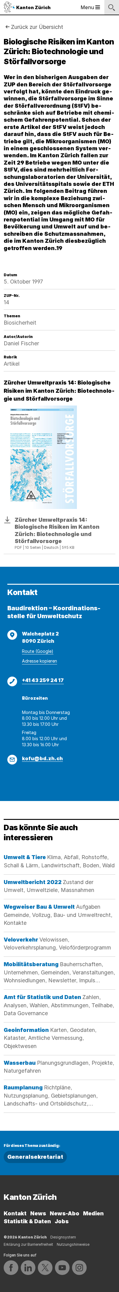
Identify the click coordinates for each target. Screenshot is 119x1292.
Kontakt (15, 1213)
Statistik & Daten (27, 1221)
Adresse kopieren (39, 660)
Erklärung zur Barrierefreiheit (28, 1244)
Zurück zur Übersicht (37, 27)
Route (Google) (37, 651)
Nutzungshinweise (73, 1244)
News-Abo (64, 1213)
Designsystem (63, 1237)
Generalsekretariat (35, 1157)
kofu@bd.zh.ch (42, 758)
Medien (93, 1213)
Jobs (62, 1221)
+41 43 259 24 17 (43, 680)
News (38, 1213)
